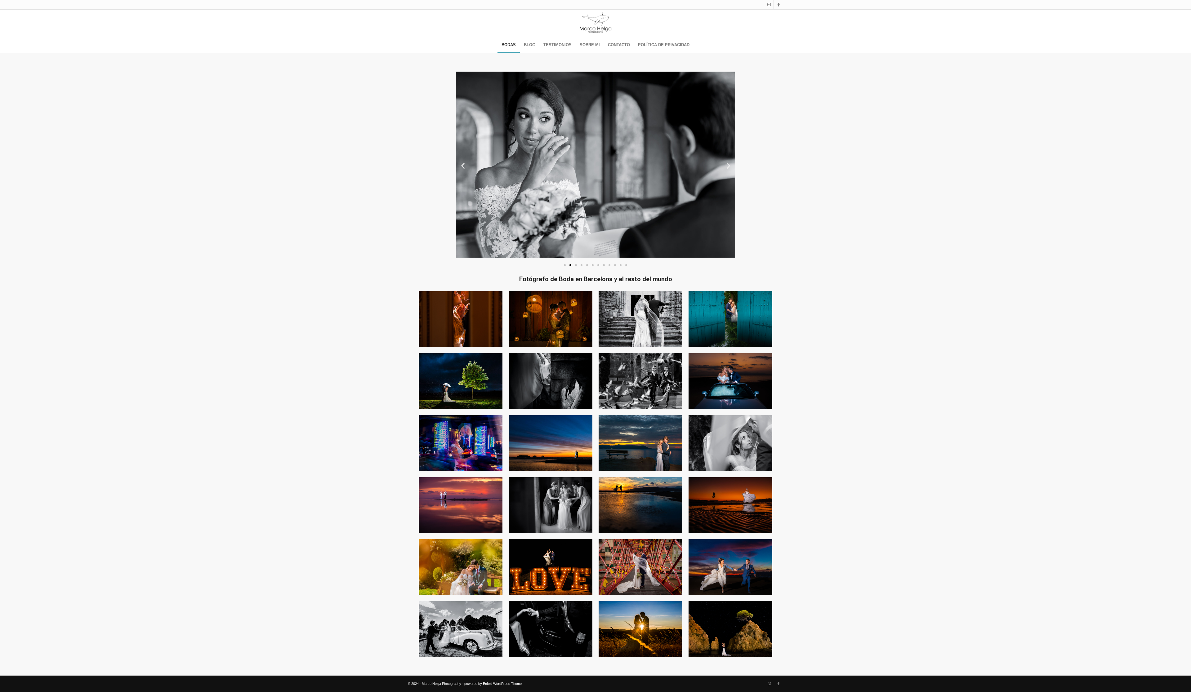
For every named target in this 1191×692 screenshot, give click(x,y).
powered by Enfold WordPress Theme (493, 683)
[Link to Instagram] (769, 4)
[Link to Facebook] (778, 4)
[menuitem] (508, 45)
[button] (463, 166)
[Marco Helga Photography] (595, 23)
